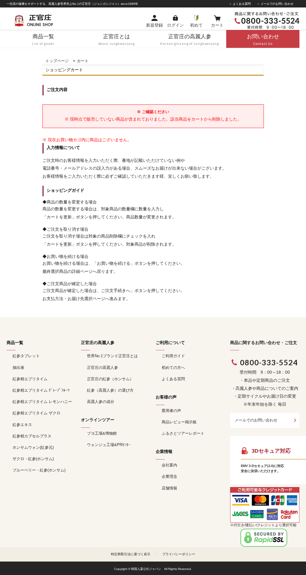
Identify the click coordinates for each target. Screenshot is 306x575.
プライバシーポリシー (178, 554)
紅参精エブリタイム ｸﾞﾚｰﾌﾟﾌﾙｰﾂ (41, 390)
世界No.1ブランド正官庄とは (112, 356)
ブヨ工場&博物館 (102, 433)
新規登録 (154, 25)
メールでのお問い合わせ (256, 420)
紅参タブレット (26, 356)
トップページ (57, 61)
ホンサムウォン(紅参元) (33, 447)
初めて (196, 25)
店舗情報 (169, 488)
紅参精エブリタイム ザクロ (36, 413)
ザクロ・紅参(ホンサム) (33, 459)
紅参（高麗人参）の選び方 (110, 390)
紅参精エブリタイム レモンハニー (42, 401)
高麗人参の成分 (100, 401)
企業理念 (169, 476)
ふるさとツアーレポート (183, 433)
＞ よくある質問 (240, 3)
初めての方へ (173, 367)
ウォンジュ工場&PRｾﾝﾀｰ (109, 444)
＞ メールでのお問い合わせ (275, 3)
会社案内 (169, 465)
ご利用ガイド (173, 356)
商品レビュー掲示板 (179, 422)
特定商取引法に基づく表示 (130, 554)
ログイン (175, 25)
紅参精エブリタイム (30, 379)
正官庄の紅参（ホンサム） (110, 379)
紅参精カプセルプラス (32, 436)
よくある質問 (173, 379)
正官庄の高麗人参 (102, 367)
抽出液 (18, 367)
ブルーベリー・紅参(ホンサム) (39, 470)
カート (217, 25)
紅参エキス (22, 424)
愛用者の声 (171, 410)
